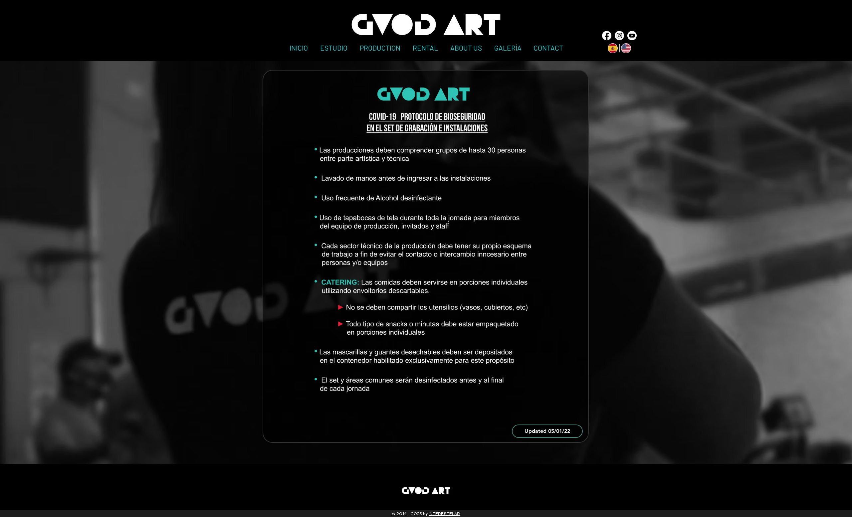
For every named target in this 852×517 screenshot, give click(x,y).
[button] (547, 431)
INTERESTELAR (444, 513)
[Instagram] (619, 35)
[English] (626, 48)
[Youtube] (632, 35)
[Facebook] (606, 35)
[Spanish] (612, 48)
